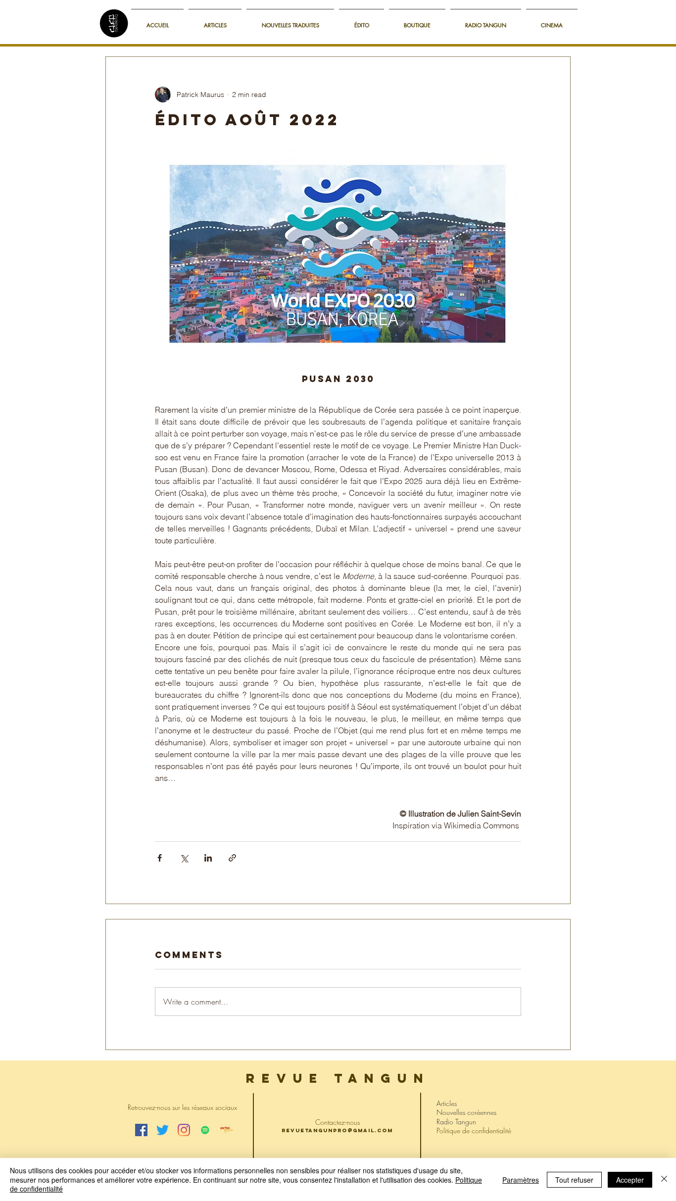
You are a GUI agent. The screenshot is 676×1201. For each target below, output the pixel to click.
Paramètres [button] (520, 1180)
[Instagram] (184, 1130)
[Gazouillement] (162, 1130)
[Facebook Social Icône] (141, 1130)
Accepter (630, 1180)
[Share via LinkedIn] (208, 858)
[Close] (664, 1179)
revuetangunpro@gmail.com (337, 1130)
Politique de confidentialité (473, 1130)
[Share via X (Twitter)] (184, 858)
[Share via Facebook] (159, 858)
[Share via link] (232, 858)
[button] (417, 20)
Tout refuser (574, 1180)
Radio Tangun (456, 1121)
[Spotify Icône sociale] (205, 1130)
